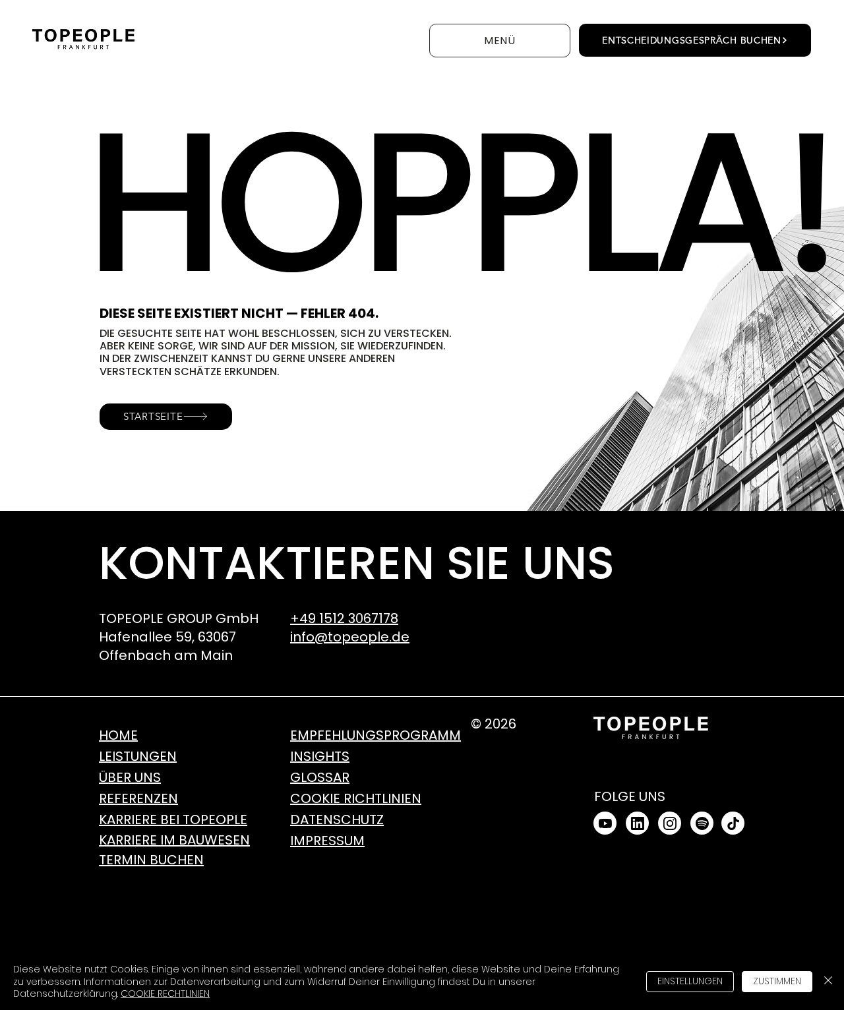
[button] (500, 40)
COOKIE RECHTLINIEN (165, 993)
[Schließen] (828, 981)
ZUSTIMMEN (777, 981)
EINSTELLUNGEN (690, 981)
